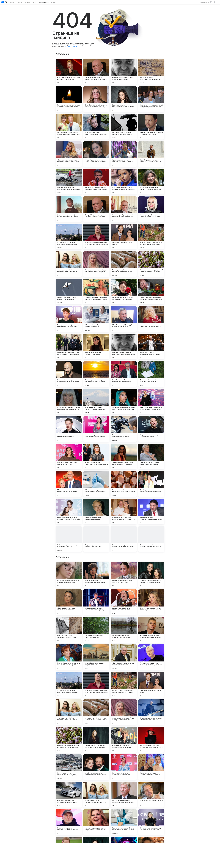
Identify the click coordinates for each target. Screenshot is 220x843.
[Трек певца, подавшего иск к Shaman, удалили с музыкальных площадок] (151, 767)
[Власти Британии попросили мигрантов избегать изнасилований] (96, 767)
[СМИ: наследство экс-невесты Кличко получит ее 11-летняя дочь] (69, 484)
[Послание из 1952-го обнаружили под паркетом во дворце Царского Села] (151, 72)
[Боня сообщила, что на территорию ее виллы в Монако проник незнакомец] (96, 456)
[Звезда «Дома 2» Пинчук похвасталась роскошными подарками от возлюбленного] (151, 566)
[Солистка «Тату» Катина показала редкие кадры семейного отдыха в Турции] (124, 566)
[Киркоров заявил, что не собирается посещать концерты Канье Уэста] (96, 566)
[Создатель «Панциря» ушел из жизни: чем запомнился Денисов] (151, 291)
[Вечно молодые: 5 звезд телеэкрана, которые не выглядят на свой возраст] (151, 209)
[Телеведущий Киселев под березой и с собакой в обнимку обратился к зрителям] (96, 72)
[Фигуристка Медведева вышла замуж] (124, 236)
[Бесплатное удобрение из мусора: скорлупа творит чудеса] (124, 484)
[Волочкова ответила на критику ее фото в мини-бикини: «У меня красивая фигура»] (96, 236)
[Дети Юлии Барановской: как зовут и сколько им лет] (124, 685)
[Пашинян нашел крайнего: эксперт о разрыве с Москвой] (96, 401)
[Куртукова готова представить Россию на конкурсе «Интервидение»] (69, 456)
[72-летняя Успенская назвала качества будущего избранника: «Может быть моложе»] (124, 649)
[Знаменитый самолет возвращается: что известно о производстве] (69, 566)
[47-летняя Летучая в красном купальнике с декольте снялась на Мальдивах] (124, 594)
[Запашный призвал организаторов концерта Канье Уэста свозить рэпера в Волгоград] (151, 511)
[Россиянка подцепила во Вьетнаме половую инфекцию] (96, 621)
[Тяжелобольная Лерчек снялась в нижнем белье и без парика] (124, 456)
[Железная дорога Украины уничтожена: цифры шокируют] (69, 236)
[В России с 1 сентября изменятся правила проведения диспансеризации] (96, 319)
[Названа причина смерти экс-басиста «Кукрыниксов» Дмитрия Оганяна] (124, 346)
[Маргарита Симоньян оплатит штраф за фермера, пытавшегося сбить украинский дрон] (124, 181)
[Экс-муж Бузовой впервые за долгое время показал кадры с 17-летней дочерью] (151, 740)
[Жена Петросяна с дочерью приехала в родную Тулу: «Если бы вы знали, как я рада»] (151, 154)
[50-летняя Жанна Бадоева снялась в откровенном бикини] (151, 181)
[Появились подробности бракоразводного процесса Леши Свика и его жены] (151, 539)
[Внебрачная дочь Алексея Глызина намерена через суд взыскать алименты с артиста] (96, 712)
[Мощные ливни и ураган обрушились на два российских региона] (69, 181)
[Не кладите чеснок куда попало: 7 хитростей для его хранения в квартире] (151, 264)
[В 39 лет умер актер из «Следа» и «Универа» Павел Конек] (151, 127)
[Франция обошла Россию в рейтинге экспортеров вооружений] (69, 291)
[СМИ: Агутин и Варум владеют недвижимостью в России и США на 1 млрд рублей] (69, 127)
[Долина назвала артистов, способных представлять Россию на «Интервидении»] (124, 539)
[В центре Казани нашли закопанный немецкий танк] (69, 740)
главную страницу (71, 46)
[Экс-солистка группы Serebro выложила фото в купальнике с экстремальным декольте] (69, 621)
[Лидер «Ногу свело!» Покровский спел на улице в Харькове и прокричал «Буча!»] (151, 346)
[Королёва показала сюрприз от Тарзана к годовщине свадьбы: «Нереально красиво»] (151, 685)
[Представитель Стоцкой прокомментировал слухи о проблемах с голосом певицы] (69, 594)
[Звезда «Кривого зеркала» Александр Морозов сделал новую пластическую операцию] (124, 712)
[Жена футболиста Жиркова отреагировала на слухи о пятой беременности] (124, 511)
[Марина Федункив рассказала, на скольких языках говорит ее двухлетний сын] (69, 767)
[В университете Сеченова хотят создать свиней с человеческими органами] (124, 264)
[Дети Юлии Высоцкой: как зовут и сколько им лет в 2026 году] (96, 99)
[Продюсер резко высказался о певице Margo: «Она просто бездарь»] (96, 539)
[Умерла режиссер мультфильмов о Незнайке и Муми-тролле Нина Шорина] (69, 209)
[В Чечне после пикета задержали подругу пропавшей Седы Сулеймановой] (69, 685)
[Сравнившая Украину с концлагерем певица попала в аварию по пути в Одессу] (124, 154)
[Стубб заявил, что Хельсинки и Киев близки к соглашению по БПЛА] (151, 649)
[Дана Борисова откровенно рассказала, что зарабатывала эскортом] (151, 484)
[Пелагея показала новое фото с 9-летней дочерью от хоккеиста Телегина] (151, 712)
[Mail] (2, 2)
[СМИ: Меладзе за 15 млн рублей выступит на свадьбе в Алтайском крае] (124, 319)
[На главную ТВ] (5, 2)
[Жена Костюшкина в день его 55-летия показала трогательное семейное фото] (151, 401)
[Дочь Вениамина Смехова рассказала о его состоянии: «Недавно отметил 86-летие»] (124, 374)
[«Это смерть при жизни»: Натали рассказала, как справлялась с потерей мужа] (69, 401)
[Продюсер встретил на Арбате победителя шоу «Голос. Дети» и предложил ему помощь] (96, 181)
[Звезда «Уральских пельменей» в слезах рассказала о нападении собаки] (96, 154)
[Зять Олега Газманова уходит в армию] (69, 649)
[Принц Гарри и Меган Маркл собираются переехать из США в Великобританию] (151, 621)
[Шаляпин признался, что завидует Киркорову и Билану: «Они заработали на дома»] (96, 685)
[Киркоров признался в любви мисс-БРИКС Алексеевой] (96, 649)
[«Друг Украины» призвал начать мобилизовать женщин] (124, 767)
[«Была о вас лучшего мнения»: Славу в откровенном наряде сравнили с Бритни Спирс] (96, 429)
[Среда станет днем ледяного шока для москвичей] (96, 740)
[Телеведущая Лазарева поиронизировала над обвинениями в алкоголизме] (96, 511)
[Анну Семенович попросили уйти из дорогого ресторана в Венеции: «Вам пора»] (69, 72)
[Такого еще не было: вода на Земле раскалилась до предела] (96, 374)
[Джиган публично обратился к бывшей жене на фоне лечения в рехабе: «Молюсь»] (69, 374)
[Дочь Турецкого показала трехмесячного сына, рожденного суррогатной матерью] (96, 346)
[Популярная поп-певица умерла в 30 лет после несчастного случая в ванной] (69, 99)
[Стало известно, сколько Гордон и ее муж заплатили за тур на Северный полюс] (96, 264)
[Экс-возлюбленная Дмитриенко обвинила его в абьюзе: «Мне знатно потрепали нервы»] (69, 319)
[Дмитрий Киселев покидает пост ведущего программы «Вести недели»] (96, 209)
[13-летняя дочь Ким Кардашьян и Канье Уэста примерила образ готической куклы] (124, 401)
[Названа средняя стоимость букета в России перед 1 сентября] (96, 594)
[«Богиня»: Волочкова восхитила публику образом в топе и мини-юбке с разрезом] (96, 291)
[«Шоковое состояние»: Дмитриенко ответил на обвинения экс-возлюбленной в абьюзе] (69, 429)
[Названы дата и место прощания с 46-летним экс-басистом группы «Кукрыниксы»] (151, 822)
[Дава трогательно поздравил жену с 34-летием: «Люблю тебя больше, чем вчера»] (69, 511)
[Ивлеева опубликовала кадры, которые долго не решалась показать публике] (124, 291)
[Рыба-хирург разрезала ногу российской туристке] (69, 539)
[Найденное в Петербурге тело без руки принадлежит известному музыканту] (124, 72)
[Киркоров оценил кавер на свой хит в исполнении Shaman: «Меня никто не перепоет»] (124, 621)
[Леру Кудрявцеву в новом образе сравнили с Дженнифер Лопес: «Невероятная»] (151, 594)
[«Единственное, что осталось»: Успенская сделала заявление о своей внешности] (69, 154)
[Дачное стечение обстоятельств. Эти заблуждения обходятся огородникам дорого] (151, 236)
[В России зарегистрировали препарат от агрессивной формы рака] (96, 484)
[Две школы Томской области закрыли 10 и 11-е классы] (151, 374)
